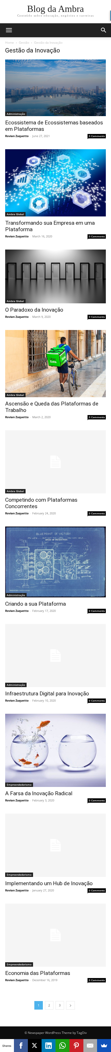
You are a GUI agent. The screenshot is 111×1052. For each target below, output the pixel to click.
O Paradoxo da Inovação (34, 310)
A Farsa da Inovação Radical (39, 793)
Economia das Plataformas (37, 973)
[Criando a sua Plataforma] (55, 562)
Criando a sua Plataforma (35, 604)
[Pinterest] (76, 1045)
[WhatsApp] (62, 1045)
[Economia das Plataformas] (55, 935)
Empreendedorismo (19, 784)
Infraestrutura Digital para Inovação (47, 693)
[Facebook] (21, 1045)
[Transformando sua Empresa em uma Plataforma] (55, 182)
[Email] (90, 1045)
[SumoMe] (104, 1045)
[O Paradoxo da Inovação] (55, 276)
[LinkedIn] (49, 1045)
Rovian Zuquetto (17, 136)
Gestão (24, 42)
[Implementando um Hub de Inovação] (55, 845)
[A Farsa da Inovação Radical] (55, 750)
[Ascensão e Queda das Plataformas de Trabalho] (55, 363)
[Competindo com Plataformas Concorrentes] (55, 461)
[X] (35, 1045)
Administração (16, 114)
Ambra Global (15, 214)
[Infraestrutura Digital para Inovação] (55, 655)
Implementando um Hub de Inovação (49, 883)
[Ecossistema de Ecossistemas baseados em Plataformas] (55, 87)
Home (9, 42)
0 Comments (97, 136)
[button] (9, 30)
